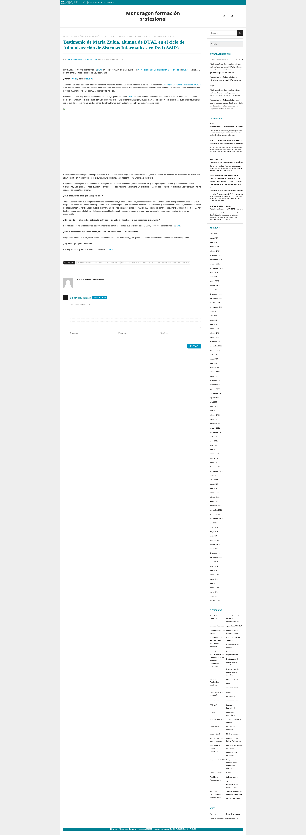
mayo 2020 (214, 484)
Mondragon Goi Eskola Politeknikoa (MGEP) (182, 85)
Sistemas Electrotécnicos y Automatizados (216, 794)
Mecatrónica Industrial (231, 728)
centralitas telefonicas (220, 206)
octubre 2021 (215, 428)
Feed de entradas (233, 814)
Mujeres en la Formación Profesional (215, 748)
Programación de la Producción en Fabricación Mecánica (233, 764)
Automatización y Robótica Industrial (233, 631)
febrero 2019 (215, 544)
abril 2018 (213, 570)
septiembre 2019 (216, 518)
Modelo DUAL (215, 734)
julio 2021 (213, 437)
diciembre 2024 (215, 294)
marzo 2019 (214, 540)
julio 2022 (213, 402)
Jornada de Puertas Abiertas (233, 720)
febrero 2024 (215, 333)
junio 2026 (214, 234)
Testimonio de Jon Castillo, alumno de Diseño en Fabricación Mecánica (234, 143)
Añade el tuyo (99, 297)
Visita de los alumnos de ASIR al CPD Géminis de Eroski (229, 209)
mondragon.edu (98, 2)
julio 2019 (213, 523)
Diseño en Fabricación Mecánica (214, 682)
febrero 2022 (215, 415)
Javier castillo (216, 159)
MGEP (185, 70)
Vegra (212, 124)
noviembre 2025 (216, 260)
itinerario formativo (217, 719)
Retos (228, 773)
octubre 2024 (215, 303)
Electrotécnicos (232, 679)
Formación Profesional (230, 706)
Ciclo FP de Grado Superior (133, 263)
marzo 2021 (214, 454)
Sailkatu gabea (232, 777)
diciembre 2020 (215, 467)
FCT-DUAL (151, 263)
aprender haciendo (217, 626)
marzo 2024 (214, 329)
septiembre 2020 (216, 471)
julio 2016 (213, 596)
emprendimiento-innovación (216, 693)
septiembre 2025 (216, 268)
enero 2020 (214, 501)
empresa (229, 692)
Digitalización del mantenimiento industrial (232, 672)
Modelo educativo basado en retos (216, 739)
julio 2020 (213, 475)
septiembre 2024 (216, 307)
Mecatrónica (214, 727)
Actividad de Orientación (214, 617)
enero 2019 (214, 549)
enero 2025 (214, 290)
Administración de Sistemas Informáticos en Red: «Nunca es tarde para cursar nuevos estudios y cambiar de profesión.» (225, 93)
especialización (232, 701)
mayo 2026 (214, 238)
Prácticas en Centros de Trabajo (234, 746)
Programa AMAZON (217, 760)
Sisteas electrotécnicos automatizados (232, 784)
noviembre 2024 (216, 298)
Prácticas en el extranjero (231, 754)
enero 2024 (214, 337)
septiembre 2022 (216, 393)
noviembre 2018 (216, 557)
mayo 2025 (214, 272)
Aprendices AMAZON (234, 626)
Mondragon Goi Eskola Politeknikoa (173, 263)
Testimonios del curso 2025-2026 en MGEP (226, 60)
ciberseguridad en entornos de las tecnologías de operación (216, 641)
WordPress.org (232, 818)
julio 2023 (213, 355)
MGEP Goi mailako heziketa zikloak (82, 59)
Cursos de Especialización (232, 653)
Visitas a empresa (233, 799)
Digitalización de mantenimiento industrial (232, 662)
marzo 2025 (214, 281)
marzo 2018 (214, 575)
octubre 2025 (215, 264)
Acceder (213, 814)
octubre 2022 (215, 389)
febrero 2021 (215, 458)
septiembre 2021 (216, 432)
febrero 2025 (215, 285)
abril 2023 (213, 363)
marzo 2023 (214, 367)
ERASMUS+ (230, 696)
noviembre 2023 (216, 346)
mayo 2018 (214, 566)
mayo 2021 (214, 445)
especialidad (214, 701)
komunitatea (110, 2)
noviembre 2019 (216, 510)
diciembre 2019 (215, 506)
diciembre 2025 (215, 255)
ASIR (74, 79)
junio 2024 (214, 316)
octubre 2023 (215, 350)
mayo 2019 (214, 532)
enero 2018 (214, 579)
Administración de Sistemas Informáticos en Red (158, 70)
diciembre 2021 (215, 424)
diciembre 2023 (215, 342)
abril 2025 (213, 277)
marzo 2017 (214, 588)
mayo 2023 (214, 359)
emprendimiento (232, 688)
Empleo (229, 683)
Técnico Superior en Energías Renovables (234, 793)
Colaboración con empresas (233, 646)
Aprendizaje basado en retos (217, 631)
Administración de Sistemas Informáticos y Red (98, 263)
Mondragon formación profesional (153, 16)
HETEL (212, 712)
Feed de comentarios (218, 818)
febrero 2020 (215, 497)
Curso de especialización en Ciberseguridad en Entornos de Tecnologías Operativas (217, 659)
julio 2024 (213, 311)
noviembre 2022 (216, 385)
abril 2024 (213, 324)
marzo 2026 (214, 247)
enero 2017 (214, 592)
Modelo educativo (233, 734)
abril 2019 (213, 536)
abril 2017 (213, 583)
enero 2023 (214, 376)
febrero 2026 (215, 251)
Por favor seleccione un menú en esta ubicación (153, 30)
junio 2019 (214, 527)
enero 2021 (214, 462)
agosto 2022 (214, 398)
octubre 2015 (215, 601)
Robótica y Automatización (215, 778)
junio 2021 (214, 441)
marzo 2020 (214, 493)
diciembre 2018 (215, 553)
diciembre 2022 (215, 380)
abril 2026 (213, 242)
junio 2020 (214, 480)
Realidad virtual (215, 773)
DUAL (99, 70)
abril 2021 (213, 449)
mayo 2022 (214, 406)
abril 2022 (213, 411)
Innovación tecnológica (230, 713)
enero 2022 (214, 419)
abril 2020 (213, 488)
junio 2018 (214, 562)
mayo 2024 (214, 320)
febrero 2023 (215, 372)
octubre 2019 (215, 514)
